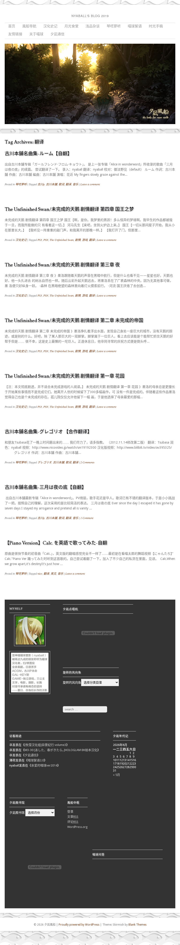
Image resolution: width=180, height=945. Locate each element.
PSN (45, 240)
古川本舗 (51, 184)
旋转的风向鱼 (72, 682)
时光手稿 (156, 26)
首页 (11, 26)
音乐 (75, 184)
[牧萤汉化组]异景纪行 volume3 (45, 745)
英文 (53, 573)
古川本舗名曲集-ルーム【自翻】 (38, 154)
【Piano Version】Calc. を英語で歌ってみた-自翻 (56, 543)
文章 (72, 816)
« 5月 (116, 775)
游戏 (85, 240)
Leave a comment (90, 184)
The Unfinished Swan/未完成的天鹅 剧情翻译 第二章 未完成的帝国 (74, 321)
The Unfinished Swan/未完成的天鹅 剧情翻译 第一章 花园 (64, 376)
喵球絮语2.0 (36, 760)
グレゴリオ (45, 462)
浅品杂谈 (93, 26)
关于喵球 (36, 34)
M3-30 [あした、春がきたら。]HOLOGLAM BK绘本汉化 (61, 750)
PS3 (40, 240)
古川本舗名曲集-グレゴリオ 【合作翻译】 (48, 432)
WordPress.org (77, 827)
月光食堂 (71, 26)
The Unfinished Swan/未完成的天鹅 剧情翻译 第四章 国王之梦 (69, 209)
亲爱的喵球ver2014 (44, 765)
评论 (72, 821)
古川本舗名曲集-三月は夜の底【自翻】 (45, 487)
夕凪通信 (57, 34)
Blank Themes (137, 924)
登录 (70, 811)
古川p (41, 184)
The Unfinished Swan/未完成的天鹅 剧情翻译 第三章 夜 (62, 265)
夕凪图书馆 (17, 812)
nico (40, 573)
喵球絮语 (135, 26)
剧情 (78, 240)
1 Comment (86, 518)
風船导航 (29, 26)
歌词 (61, 184)
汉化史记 (50, 26)
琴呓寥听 (114, 26)
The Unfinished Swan (62, 240)
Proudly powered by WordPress (79, 924)
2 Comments (87, 462)
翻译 (68, 184)
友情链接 (15, 34)
